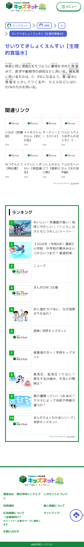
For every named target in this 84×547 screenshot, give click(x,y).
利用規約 (8, 505)
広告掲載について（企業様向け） (21, 518)
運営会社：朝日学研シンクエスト (21, 496)
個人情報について (54, 505)
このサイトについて (55, 494)
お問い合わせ (11, 531)
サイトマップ (52, 513)
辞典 (47, 25)
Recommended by (61, 183)
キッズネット (20, 25)
